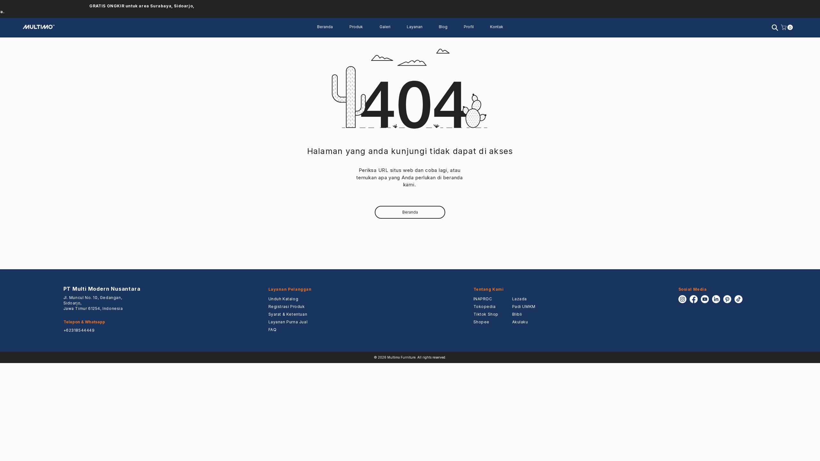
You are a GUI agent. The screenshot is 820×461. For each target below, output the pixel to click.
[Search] (775, 27)
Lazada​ (519, 298)
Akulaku (520, 321)
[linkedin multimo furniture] (716, 299)
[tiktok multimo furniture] (738, 299)
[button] (418, 27)
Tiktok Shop (486, 314)
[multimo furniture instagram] (682, 299)
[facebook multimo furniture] (694, 299)
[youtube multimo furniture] (705, 299)
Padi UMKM (524, 306)
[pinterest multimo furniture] (727, 299)
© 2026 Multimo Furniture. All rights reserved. (410, 357)
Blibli (517, 314)
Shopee (481, 321)
